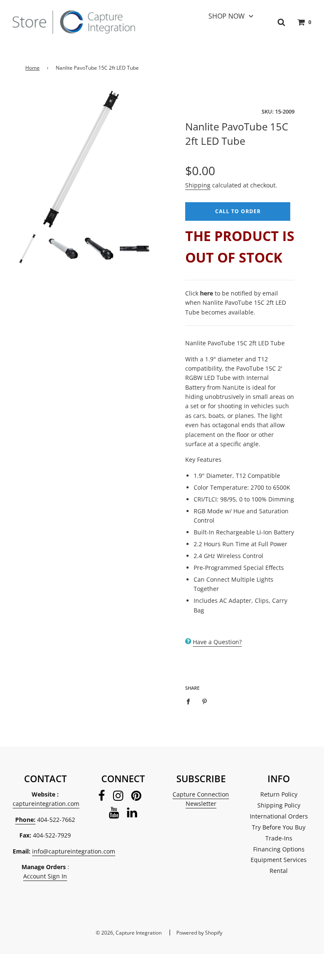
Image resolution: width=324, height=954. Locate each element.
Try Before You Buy (278, 827)
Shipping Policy (278, 805)
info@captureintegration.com (73, 851)
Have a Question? (217, 642)
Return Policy (278, 794)
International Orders (279, 816)
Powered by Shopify (199, 932)
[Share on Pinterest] (204, 701)
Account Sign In (45, 876)
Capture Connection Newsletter (201, 799)
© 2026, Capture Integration (129, 932)
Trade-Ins (278, 838)
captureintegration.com (46, 804)
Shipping (198, 185)
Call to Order (238, 211)
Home (32, 67)
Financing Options (279, 849)
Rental (279, 871)
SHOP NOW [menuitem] (226, 16)
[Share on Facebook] (190, 701)
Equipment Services (279, 860)
